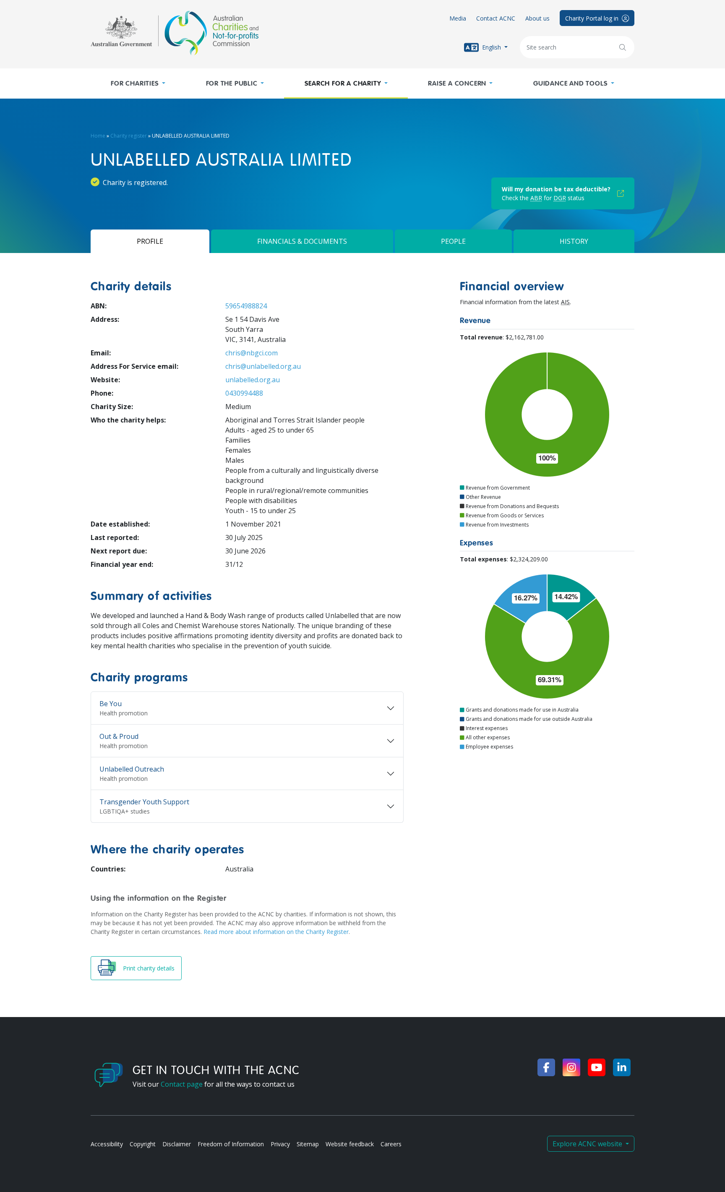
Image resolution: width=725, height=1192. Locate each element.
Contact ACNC (495, 18)
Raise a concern (457, 83)
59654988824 (246, 305)
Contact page (182, 1084)
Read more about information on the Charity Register (276, 932)
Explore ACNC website (588, 1143)
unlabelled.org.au (252, 379)
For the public (232, 83)
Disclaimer (176, 1144)
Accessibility (107, 1144)
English (491, 47)
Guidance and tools (570, 83)
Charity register (128, 135)
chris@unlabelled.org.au (263, 366)
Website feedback (350, 1144)
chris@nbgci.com (251, 352)
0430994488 (244, 393)
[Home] (174, 33)
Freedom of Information (231, 1144)
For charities (135, 83)
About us (537, 18)
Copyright (143, 1144)
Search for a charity (343, 83)
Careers (391, 1144)
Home (98, 135)
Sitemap (308, 1144)
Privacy (280, 1144)
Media (457, 18)
